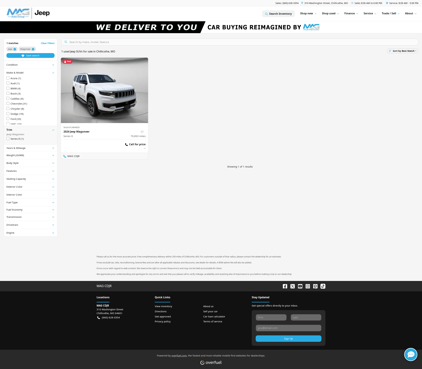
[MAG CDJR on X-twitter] (291, 286)
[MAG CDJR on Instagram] (306, 286)
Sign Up (288, 338)
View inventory (163, 306)
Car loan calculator (214, 316)
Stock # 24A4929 (71, 127)
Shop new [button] (306, 13)
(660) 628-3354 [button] (111, 317)
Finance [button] (349, 13)
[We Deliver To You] (211, 27)
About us (208, 306)
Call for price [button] (137, 144)
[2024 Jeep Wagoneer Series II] (104, 90)
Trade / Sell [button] (389, 13)
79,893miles (138, 136)
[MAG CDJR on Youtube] (299, 286)
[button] (325, 3)
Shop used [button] (328, 13)
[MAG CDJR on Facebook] (283, 286)
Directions (160, 311)
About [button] (409, 13)
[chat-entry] (410, 354)
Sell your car (210, 311)
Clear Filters (48, 43)
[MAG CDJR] (37, 13)
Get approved (163, 316)
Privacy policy (163, 321)
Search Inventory (280, 13)
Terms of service (212, 321)
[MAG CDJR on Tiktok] (321, 286)
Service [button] (368, 13)
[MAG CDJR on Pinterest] (314, 286)
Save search (32, 55)
